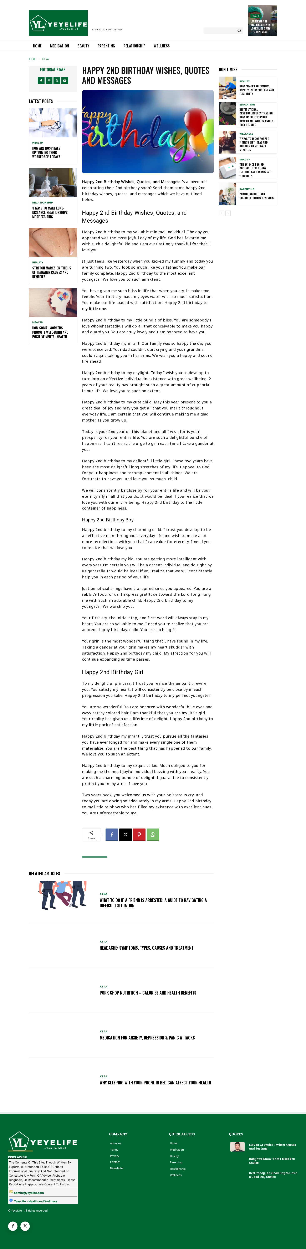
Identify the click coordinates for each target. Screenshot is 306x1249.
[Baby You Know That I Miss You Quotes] (237, 1161)
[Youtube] (64, 80)
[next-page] (228, 213)
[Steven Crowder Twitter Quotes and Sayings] (237, 1147)
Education (247, 105)
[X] (56, 80)
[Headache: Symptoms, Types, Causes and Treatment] (62, 945)
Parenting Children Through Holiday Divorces (256, 196)
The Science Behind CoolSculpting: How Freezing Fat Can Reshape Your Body (255, 170)
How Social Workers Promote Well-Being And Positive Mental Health (50, 332)
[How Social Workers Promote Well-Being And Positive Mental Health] (53, 302)
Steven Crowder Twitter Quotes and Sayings (272, 1146)
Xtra (45, 59)
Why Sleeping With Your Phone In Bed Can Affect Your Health (155, 1082)
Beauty (37, 262)
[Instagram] (49, 80)
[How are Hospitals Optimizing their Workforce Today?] (53, 122)
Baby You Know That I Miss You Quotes (272, 1161)
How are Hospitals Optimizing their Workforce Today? (46, 152)
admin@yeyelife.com (29, 1192)
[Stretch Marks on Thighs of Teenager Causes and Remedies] (53, 242)
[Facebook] (41, 80)
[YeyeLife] (58, 23)
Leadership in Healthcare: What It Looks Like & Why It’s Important (262, 26)
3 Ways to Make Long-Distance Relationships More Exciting (50, 212)
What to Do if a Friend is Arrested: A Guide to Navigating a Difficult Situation (153, 903)
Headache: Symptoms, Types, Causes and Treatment (147, 948)
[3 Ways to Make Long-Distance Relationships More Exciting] (53, 182)
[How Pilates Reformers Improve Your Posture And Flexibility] (227, 88)
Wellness (246, 134)
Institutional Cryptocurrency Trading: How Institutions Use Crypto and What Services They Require (256, 117)
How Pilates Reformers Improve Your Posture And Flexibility (256, 90)
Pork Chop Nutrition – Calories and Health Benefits (148, 993)
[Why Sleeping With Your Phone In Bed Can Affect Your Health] (62, 1080)
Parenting (246, 189)
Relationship (42, 202)
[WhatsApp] (153, 835)
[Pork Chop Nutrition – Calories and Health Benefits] (62, 990)
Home (32, 59)
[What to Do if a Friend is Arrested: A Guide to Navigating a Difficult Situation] (62, 901)
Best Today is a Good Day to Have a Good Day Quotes (273, 1175)
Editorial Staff (52, 69)
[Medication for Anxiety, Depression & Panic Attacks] (62, 1035)
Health (255, 15)
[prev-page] (221, 213)
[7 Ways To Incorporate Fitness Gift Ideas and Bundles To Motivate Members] (227, 142)
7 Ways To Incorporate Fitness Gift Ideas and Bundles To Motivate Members (254, 144)
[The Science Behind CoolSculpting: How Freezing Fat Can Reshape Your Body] (227, 168)
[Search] (239, 30)
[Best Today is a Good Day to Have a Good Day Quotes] (237, 1175)
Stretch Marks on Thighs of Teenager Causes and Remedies (51, 272)
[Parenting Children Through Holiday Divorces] (227, 193)
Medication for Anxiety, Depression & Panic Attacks (147, 1037)
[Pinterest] (139, 835)
